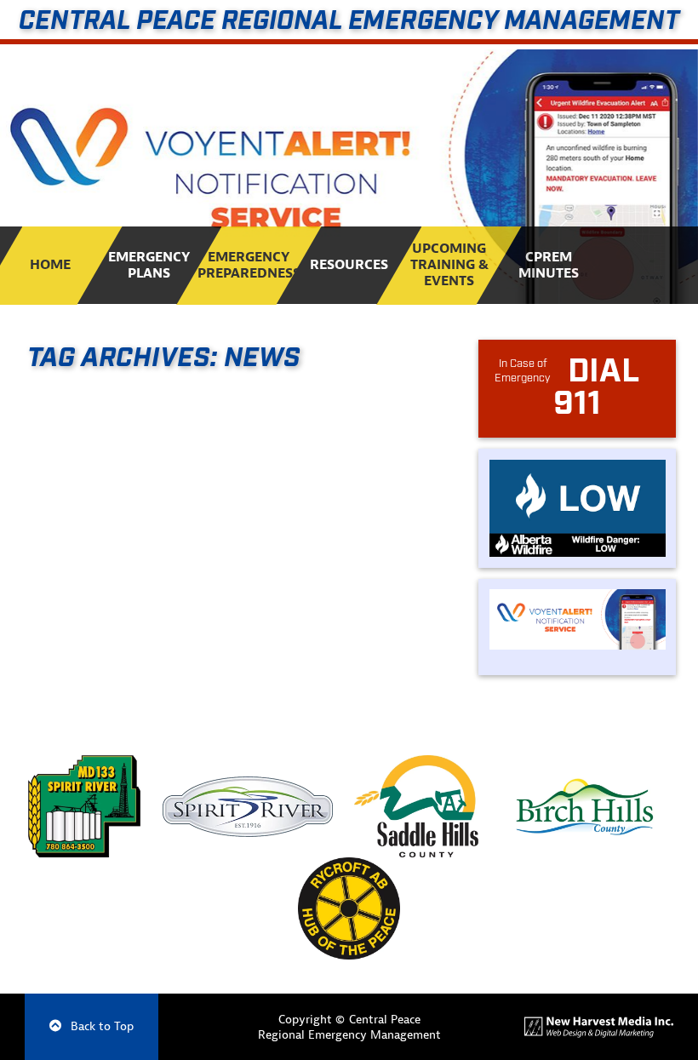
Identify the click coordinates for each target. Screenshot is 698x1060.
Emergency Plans (150, 264)
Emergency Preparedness (248, 264)
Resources (349, 264)
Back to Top (100, 1026)
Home (50, 264)
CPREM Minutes (548, 264)
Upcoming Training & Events (448, 264)
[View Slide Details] (349, 176)
